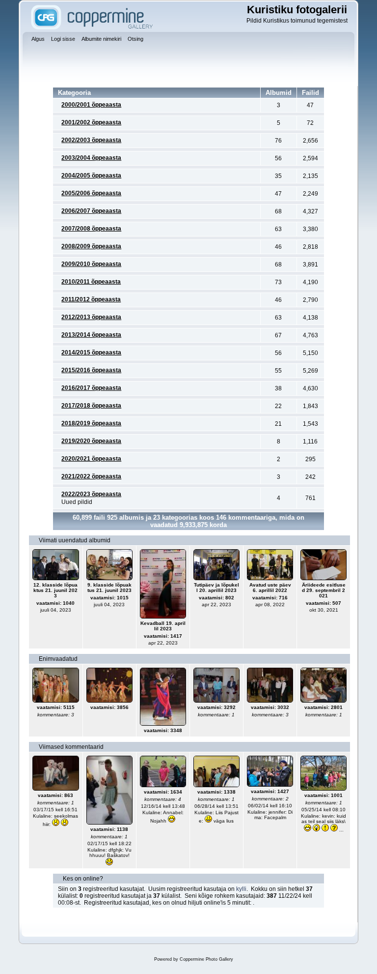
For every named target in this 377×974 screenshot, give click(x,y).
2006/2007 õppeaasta (91, 210)
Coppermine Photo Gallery (206, 959)
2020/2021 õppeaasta (91, 458)
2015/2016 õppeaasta (91, 370)
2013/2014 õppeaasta (91, 334)
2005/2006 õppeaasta (91, 193)
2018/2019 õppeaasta (91, 423)
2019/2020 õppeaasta (91, 441)
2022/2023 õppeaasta (91, 494)
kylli (241, 888)
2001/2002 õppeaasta (91, 122)
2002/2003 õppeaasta (91, 140)
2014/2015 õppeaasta (91, 352)
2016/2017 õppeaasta (91, 387)
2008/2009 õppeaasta (91, 246)
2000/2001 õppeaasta (91, 104)
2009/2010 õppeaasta (91, 264)
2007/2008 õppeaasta (91, 228)
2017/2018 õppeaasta (91, 405)
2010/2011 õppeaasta (91, 281)
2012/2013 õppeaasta (91, 317)
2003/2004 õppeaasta (91, 157)
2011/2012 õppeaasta (91, 299)
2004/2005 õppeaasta (91, 175)
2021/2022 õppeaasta (91, 476)
